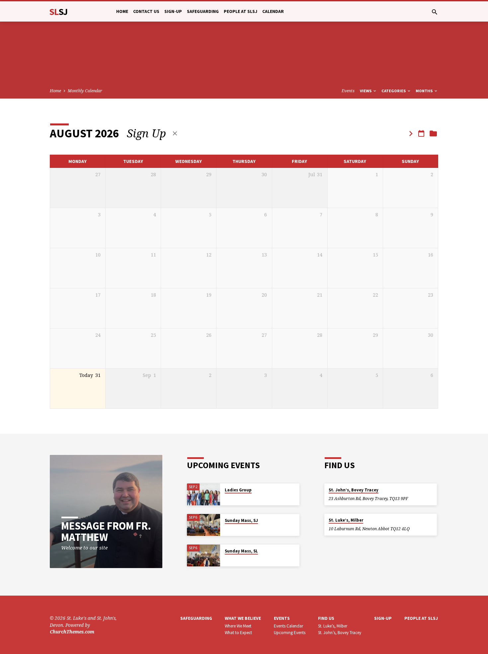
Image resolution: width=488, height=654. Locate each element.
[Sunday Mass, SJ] (203, 525)
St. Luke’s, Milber (346, 520)
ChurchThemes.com (72, 631)
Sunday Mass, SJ (241, 520)
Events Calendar (288, 626)
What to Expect (238, 632)
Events (348, 91)
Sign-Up (173, 11)
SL (58, 12)
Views (366, 90)
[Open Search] (434, 12)
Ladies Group (238, 490)
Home (122, 11)
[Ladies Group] (203, 494)
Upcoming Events (289, 632)
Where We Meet (238, 626)
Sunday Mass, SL (241, 551)
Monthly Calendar (85, 91)
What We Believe (243, 618)
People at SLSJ (240, 11)
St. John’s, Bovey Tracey (353, 490)
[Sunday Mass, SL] (203, 556)
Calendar (273, 11)
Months (425, 90)
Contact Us (146, 11)
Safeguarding (203, 11)
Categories (394, 90)
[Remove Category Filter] (175, 133)
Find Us (326, 618)
